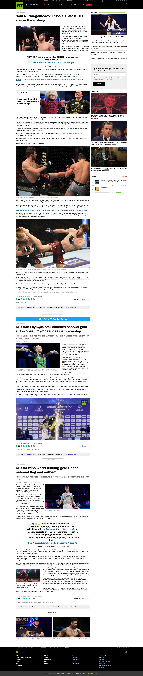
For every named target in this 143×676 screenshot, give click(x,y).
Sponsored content (76, 663)
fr (27, 647)
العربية (17, 0)
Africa (71, 8)
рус (22, 647)
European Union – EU (27, 449)
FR (28, 0)
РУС (23, 0)
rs (29, 647)
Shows (116, 8)
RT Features (80, 8)
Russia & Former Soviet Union (33, 8)
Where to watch (75, 659)
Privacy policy (102, 657)
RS (30, 0)
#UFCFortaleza (38, 62)
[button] (52, 419)
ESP (20, 0)
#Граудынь (68, 529)
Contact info (102, 663)
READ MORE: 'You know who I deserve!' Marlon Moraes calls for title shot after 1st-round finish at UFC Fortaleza (51, 210)
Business (57, 8)
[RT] (45, 1)
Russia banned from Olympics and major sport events (37, 602)
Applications (74, 657)
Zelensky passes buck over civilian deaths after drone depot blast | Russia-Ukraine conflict (65, 4)
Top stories (94, 12)
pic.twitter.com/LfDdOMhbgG (60, 62)
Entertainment (107, 8)
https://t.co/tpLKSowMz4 (39, 543)
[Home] (19, 5)
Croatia (18, 449)
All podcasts (124, 176)
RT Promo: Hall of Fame (105, 661)
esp (19, 647)
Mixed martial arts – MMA (23, 302)
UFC (33, 302)
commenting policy (31, 307)
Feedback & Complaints (105, 665)
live (89, 4)
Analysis (89, 8)
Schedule (74, 661)
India (65, 8)
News (17, 655)
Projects (124, 8)
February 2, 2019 (57, 66)
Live (72, 655)
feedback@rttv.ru (73, 307)
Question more (32, 5)
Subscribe (99, 83)
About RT (101, 659)
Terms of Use (102, 655)
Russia (37, 449)
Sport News (22, 12)
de (24, 647)
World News (47, 8)
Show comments (52, 313)
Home (18, 12)
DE (26, 0)
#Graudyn (51, 529)
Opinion (98, 8)
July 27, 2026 (65, 546)
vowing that (19, 289)
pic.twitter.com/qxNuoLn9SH (65, 543)
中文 (33, 0)
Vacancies (101, 667)
